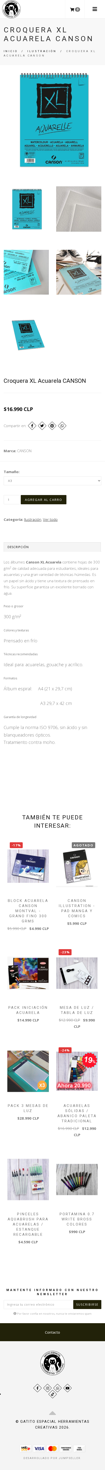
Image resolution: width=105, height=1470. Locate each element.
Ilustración (41, 51)
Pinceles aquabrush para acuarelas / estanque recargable (28, 1224)
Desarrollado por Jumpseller (52, 1458)
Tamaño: (12, 471)
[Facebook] (32, 426)
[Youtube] (67, 1388)
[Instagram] (47, 1388)
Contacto (52, 1332)
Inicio (11, 51)
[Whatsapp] (57, 1388)
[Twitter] (42, 426)
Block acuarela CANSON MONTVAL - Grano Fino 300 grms (28, 911)
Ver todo (50, 519)
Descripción (18, 547)
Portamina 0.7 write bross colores (77, 1219)
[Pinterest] (52, 426)
